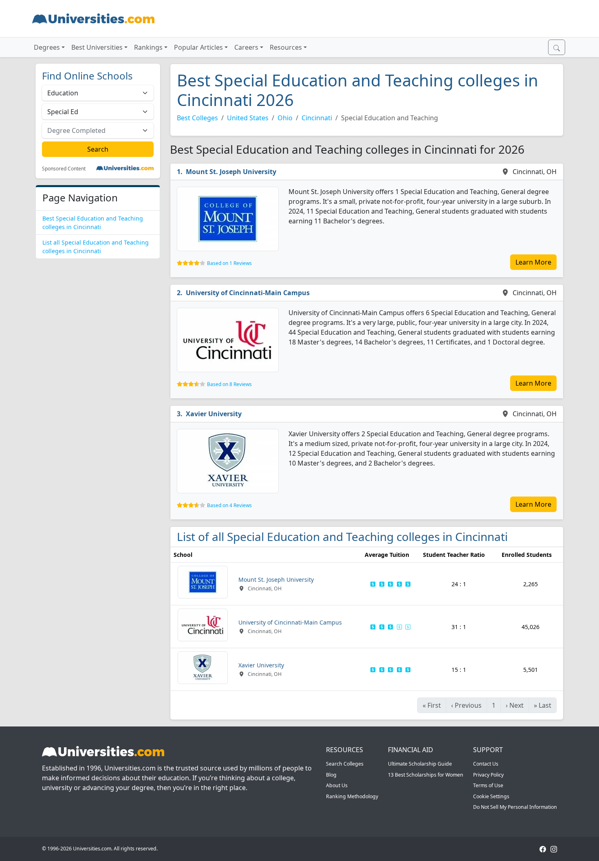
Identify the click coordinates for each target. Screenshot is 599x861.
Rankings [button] (148, 47)
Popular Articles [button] (198, 47)
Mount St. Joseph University (231, 171)
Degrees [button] (47, 47)
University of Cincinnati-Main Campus (248, 292)
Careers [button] (246, 47)
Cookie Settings (491, 796)
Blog (331, 774)
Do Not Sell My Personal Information (515, 807)
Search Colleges (344, 763)
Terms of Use (488, 785)
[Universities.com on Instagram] (554, 848)
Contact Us (485, 763)
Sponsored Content (64, 169)
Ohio (285, 117)
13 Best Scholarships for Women (425, 774)
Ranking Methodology (352, 796)
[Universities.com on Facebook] (543, 848)
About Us (337, 785)
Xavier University (214, 413)
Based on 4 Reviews (229, 505)
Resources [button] (286, 47)
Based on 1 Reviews (229, 263)
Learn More (533, 262)
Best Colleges (197, 117)
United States (248, 117)
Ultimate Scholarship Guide (420, 763)
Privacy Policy (488, 774)
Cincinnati (317, 117)
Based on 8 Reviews (229, 384)
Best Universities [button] (97, 47)
